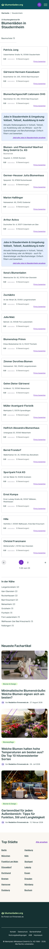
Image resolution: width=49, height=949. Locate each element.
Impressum (38, 935)
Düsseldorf (6, 867)
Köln (26, 856)
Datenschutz (23, 932)
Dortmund (6, 873)
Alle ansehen (42, 842)
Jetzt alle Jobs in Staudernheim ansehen (29, 138)
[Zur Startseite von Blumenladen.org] (12, 4)
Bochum (28, 890)
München (5, 856)
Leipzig (27, 867)
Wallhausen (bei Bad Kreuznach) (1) (17, 621)
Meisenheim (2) (8, 604)
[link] (24, 56)
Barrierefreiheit (35, 932)
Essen (27, 873)
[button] (39, 5)
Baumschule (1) (8, 38)
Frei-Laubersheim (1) (10, 617)
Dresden (28, 879)
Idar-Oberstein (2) (9, 591)
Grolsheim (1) (7, 608)
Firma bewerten (39, 61)
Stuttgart (28, 861)
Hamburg (28, 850)
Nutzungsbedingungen (18, 935)
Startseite (5, 13)
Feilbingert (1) (7, 625)
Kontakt (13, 932)
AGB (30, 935)
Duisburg (5, 890)
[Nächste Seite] (45, 562)
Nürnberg (28, 884)
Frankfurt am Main (9, 861)
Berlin (4, 850)
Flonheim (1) (6, 613)
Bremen (4, 879)
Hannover (5, 884)
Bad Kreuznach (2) (9, 600)
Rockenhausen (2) (9, 595)
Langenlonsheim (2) (10, 587)
